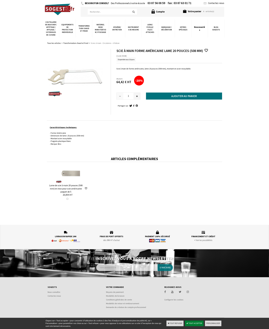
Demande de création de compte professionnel (126, 307)
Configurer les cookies (173, 299)
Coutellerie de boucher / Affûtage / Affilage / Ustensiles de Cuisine (51, 28)
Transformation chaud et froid (84, 28)
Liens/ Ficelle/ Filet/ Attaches (150, 28)
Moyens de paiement (115, 292)
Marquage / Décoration (166, 28)
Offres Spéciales (183, 28)
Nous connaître (54, 292)
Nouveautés (199, 28)
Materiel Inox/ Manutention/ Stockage (100, 28)
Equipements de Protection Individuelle (67, 28)
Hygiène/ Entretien (117, 28)
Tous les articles (54, 43)
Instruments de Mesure (133, 28)
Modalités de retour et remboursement (122, 303)
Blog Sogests (216, 28)
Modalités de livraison (115, 296)
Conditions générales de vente (119, 299)
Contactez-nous (54, 296)
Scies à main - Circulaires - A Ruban (105, 43)
